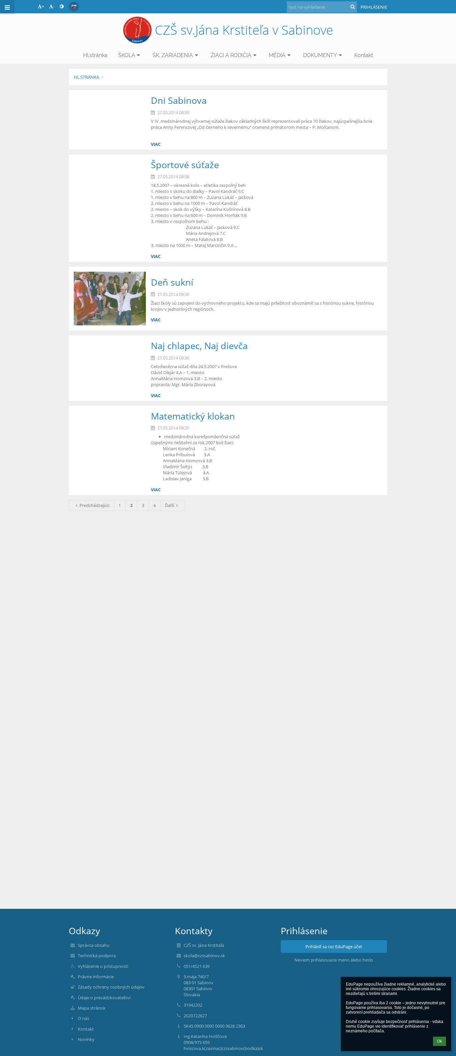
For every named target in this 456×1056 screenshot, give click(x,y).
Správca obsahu (93, 945)
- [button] (53, 6)
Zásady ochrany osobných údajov (111, 987)
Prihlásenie (374, 7)
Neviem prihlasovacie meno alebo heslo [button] (333, 960)
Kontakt (86, 1029)
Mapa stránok (91, 1008)
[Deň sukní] (110, 299)
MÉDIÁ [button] (277, 55)
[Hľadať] (353, 7)
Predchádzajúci (94, 505)
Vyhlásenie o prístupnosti (103, 966)
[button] (61, 6)
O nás (83, 1018)
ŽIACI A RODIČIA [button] (231, 55)
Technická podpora (97, 956)
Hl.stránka (86, 77)
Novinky (86, 1039)
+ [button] (43, 6)
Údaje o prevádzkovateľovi (104, 998)
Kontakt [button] (363, 55)
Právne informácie (96, 977)
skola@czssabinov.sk (204, 956)
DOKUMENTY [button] (320, 55)
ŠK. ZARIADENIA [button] (173, 55)
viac (156, 144)
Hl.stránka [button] (95, 55)
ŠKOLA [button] (126, 55)
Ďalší (169, 505)
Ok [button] (439, 1041)
